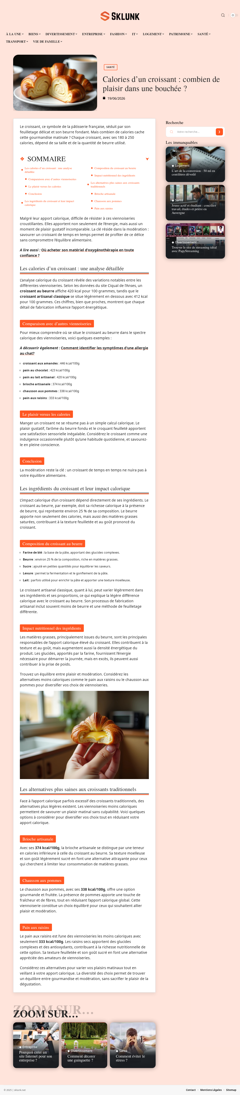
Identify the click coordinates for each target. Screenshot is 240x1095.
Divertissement (81, 1050)
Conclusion (35, 194)
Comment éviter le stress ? (130, 1058)
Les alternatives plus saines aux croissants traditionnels (115, 184)
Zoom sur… (45, 1013)
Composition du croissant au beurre (115, 168)
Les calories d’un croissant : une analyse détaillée (48, 170)
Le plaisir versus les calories (44, 186)
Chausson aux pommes (108, 201)
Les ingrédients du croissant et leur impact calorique (49, 203)
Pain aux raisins (103, 208)
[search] (223, 15)
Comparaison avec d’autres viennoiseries (52, 179)
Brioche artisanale (105, 194)
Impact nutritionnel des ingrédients (114, 175)
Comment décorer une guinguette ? (81, 1058)
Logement (182, 165)
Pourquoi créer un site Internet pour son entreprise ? (35, 1056)
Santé (110, 67)
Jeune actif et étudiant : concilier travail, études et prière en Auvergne (194, 209)
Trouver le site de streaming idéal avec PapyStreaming (194, 249)
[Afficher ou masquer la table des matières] (107, 159)
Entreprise (29, 1046)
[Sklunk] (120, 15)
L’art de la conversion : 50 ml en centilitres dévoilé (193, 172)
